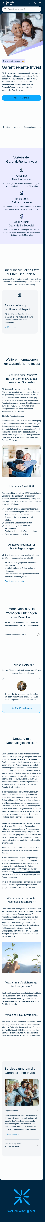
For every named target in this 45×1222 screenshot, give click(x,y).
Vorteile (17, 127)
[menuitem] (29, 3)
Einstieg (6, 127)
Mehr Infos (33, 186)
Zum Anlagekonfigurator (14, 581)
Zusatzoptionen (30, 127)
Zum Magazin (13, 1134)
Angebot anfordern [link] (21, 98)
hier (6, 853)
